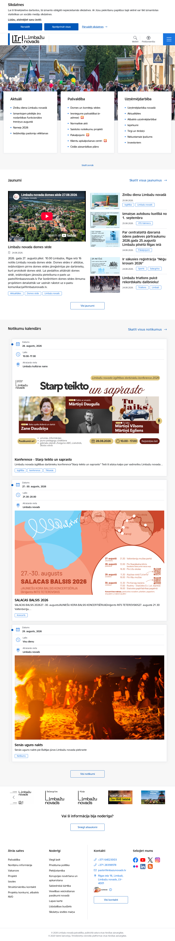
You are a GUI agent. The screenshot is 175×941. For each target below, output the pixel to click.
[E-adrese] (100, 889)
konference (34, 470)
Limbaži (155, 287)
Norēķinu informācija (20, 865)
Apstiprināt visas (61, 26)
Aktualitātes (15, 293)
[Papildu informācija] (110, 889)
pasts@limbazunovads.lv (112, 870)
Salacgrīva (154, 268)
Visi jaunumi (87, 305)
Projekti (12, 876)
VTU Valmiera (144, 223)
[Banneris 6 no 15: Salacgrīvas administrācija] (21, 797)
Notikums (21, 756)
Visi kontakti (111, 899)
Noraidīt (25, 26)
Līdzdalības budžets (60, 906)
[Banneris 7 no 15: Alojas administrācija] (54, 797)
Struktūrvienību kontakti (22, 887)
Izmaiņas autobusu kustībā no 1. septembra (144, 216)
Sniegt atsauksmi (87, 827)
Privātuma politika (59, 865)
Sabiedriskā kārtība (60, 885)
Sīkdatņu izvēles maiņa (62, 911)
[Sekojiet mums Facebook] (135, 860)
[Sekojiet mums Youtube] (142, 860)
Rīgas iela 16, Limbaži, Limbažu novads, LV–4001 (110, 879)
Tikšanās (49, 470)
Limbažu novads (52, 293)
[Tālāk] (161, 797)
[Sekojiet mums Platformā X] (150, 860)
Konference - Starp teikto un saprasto (43, 459)
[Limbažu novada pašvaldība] (29, 39)
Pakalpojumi (144, 250)
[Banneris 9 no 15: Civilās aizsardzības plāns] (120, 797)
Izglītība (128, 204)
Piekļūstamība (57, 870)
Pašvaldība (14, 859)
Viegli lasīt (54, 859)
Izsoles (12, 881)
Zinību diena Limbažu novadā (144, 195)
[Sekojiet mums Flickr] (135, 866)
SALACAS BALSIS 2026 (31, 600)
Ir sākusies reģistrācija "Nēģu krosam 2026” (144, 261)
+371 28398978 (107, 865)
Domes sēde (33, 293)
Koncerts (21, 615)
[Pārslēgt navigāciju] (169, 39)
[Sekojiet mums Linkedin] (142, 866)
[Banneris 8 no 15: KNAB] (87, 797)
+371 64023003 (107, 859)
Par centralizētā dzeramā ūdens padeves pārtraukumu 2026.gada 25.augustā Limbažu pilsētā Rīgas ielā (143, 238)
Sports (141, 268)
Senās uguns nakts (29, 745)
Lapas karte (56, 901)
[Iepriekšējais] (13, 797)
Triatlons (142, 287)
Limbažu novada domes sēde (30, 247)
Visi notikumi (87, 773)
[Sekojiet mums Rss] (150, 866)
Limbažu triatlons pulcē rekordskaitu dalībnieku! (140, 280)
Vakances (13, 870)
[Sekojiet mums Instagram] (157, 859)
